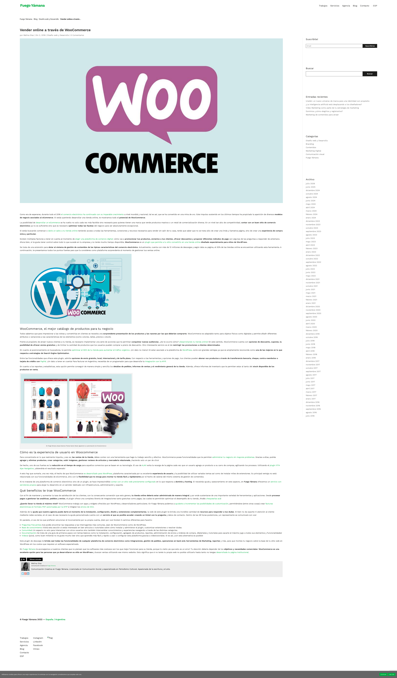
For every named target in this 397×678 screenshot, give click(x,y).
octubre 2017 (311, 368)
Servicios (334, 6)
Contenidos (311, 147)
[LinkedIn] (28, 574)
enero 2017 (311, 399)
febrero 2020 (311, 330)
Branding (310, 144)
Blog (355, 6)
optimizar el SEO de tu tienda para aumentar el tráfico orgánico (101, 350)
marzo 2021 (311, 296)
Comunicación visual (315, 154)
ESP (375, 6)
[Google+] (25, 574)
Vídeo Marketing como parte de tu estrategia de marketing (332, 108)
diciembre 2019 (312, 334)
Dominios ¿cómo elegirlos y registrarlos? (324, 111)
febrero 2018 (311, 354)
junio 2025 (310, 187)
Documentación (29, 533)
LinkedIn (37, 641)
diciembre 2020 (313, 306)
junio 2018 (310, 344)
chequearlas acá (213, 498)
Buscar (370, 74)
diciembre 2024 (313, 190)
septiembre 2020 (313, 313)
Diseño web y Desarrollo (49, 19)
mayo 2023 (311, 241)
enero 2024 (311, 218)
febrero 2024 (311, 214)
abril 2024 (310, 207)
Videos (25, 536)
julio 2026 (310, 183)
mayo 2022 (311, 276)
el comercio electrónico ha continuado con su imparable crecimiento (92, 214)
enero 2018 (311, 358)
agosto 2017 (311, 375)
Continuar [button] (383, 674)
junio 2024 (310, 200)
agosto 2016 (311, 412)
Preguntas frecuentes (31, 525)
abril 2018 (310, 351)
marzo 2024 (311, 211)
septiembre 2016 (313, 409)
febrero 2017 (311, 395)
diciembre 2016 (312, 402)
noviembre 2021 (313, 282)
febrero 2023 (311, 248)
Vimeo (36, 649)
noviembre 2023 (313, 224)
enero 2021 (311, 303)
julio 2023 (310, 238)
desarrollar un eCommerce (48, 222)
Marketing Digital (313, 151)
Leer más (391, 674)
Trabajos (323, 6)
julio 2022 (310, 269)
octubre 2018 (312, 337)
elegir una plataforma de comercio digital (94, 239)
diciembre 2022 (313, 255)
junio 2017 (310, 382)
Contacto (364, 6)
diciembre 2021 (312, 279)
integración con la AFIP (155, 361)
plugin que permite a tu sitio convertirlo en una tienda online (172, 242)
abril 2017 (310, 388)
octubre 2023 (312, 228)
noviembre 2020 (313, 310)
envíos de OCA (87, 507)
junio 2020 (310, 320)
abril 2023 (310, 245)
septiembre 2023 (313, 231)
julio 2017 (310, 378)
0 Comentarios (77, 35)
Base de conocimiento (32, 527)
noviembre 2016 (313, 405)
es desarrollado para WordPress (97, 473)
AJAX (144, 465)
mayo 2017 (310, 385)
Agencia (346, 6)
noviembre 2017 (313, 364)
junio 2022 (310, 272)
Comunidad (27, 530)
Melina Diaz (28, 35)
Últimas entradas (35, 559)
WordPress (187, 350)
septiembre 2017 (313, 371)
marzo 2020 (311, 327)
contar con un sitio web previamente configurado (133, 482)
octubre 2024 (312, 194)
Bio (24, 559)
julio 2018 (310, 341)
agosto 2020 (311, 317)
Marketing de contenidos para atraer (322, 115)
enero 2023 (311, 252)
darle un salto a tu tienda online (63, 231)
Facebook (38, 645)
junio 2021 (310, 289)
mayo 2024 (311, 204)
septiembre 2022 (313, 262)
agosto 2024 (311, 197)
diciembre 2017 (312, 361)
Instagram (38, 638)
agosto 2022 (311, 265)
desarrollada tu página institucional (232, 552)
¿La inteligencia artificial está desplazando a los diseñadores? (334, 104)
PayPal (43, 361)
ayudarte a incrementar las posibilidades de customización (201, 504)
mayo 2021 (310, 293)
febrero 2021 (311, 300)
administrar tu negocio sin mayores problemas (233, 457)
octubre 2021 (312, 286)
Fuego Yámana (26, 19)
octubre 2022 (312, 259)
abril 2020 (310, 323)
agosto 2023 (311, 235)
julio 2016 (310, 416)
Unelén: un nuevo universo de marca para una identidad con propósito (337, 101)
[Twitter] (23, 574)
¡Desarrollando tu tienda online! (193, 342)
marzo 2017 (311, 392)
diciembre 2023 (313, 221)
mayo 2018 (310, 347)
